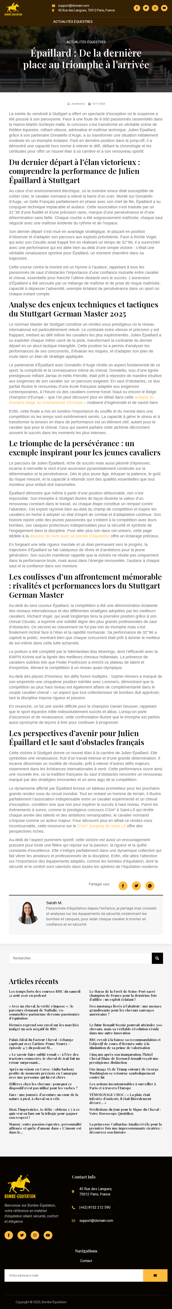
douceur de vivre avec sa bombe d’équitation (70, 536)
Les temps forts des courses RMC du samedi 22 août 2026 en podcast (44, 993)
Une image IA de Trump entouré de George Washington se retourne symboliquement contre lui (124, 1073)
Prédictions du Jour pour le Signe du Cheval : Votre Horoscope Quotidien (125, 1111)
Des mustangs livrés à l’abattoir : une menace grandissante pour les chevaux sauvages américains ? (125, 1010)
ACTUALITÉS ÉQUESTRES (72, 21)
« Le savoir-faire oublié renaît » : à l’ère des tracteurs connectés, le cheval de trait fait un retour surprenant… (44, 1058)
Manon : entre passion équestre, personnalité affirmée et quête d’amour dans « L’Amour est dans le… (45, 1128)
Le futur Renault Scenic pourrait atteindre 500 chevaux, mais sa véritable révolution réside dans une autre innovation (125, 1029)
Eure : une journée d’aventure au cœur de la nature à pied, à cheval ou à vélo (43, 1096)
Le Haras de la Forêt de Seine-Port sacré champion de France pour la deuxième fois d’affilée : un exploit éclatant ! (123, 995)
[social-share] (122, 885)
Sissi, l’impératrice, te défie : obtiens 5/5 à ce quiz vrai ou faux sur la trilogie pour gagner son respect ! (44, 1113)
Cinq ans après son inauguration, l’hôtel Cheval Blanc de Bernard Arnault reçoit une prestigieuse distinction (124, 1058)
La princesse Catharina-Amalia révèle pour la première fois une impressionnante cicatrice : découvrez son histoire (125, 1128)
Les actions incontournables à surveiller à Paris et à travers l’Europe (122, 1086)
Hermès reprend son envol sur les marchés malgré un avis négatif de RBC (44, 1027)
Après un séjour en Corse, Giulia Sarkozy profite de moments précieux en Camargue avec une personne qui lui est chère (43, 1073)
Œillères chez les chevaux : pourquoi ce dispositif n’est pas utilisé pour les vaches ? (43, 1086)
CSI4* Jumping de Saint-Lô (101, 826)
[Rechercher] (157, 958)
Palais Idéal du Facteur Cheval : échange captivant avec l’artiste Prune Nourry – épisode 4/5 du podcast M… (41, 1043)
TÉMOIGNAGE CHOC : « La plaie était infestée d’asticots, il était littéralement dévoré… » (120, 1098)
